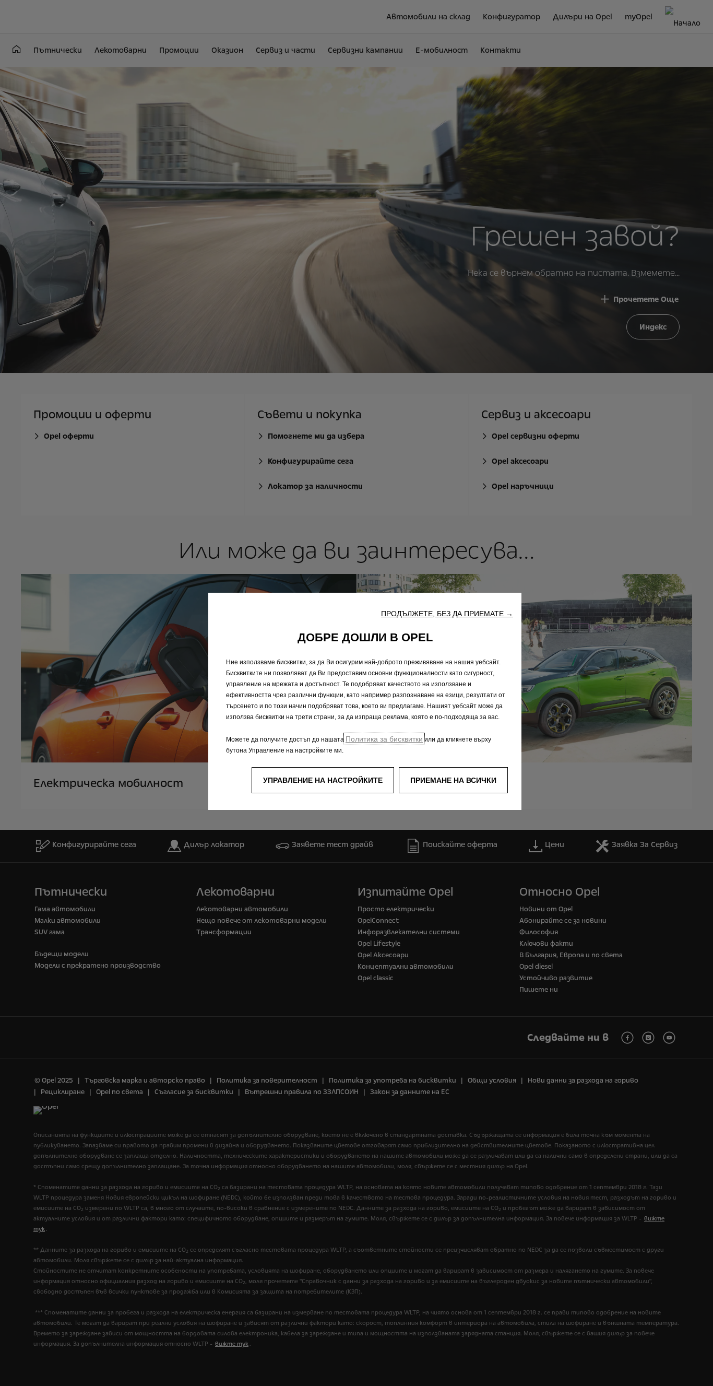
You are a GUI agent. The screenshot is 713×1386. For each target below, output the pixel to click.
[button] (447, 613)
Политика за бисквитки (384, 739)
